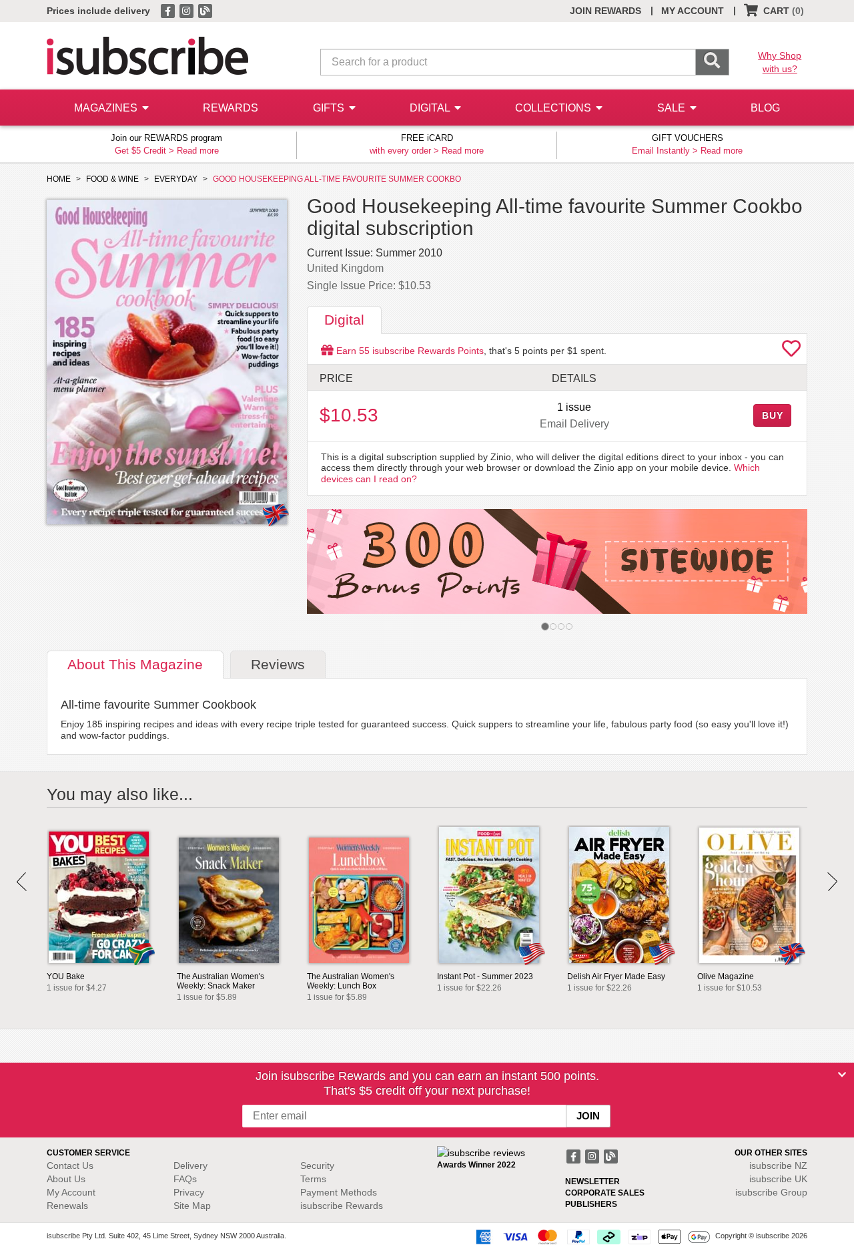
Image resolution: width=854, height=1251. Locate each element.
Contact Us (70, 1165)
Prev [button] (22, 881)
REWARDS (230, 108)
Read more (198, 151)
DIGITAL (431, 108)
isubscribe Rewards (341, 1205)
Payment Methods (338, 1192)
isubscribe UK (778, 1179)
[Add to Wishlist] (791, 352)
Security (317, 1165)
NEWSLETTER (592, 1181)
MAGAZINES (107, 108)
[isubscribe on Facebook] (168, 10)
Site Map (192, 1205)
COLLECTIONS (554, 108)
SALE (672, 108)
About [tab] (135, 664)
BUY (772, 415)
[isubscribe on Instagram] (187, 10)
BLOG (765, 108)
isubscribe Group (771, 1192)
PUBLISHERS (591, 1204)
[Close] (842, 1075)
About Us (66, 1179)
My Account (71, 1192)
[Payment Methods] (590, 1236)
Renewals (67, 1205)
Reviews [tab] (278, 664)
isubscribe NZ (778, 1165)
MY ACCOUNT (692, 10)
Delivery (190, 1165)
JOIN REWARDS (605, 10)
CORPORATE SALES (605, 1193)
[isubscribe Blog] (205, 10)
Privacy (188, 1192)
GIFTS (330, 108)
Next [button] (832, 881)
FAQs (185, 1179)
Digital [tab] (344, 319)
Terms (313, 1179)
